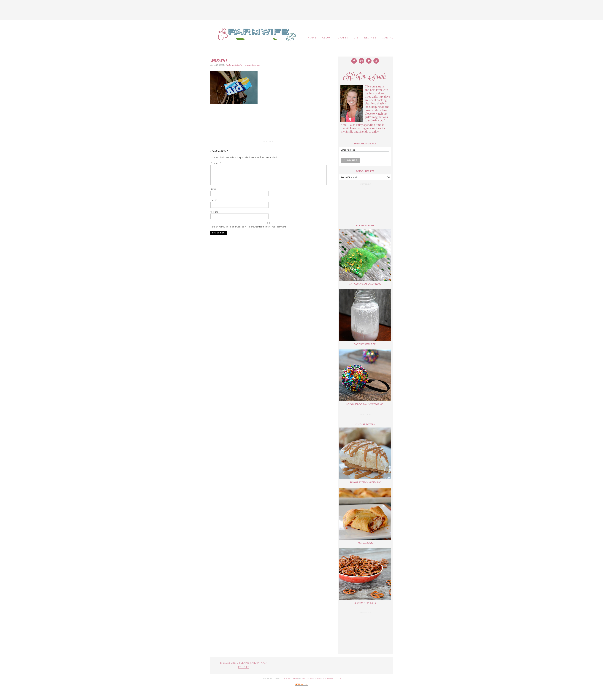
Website (214, 211)
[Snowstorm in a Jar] (365, 315)
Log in (338, 678)
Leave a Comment (252, 65)
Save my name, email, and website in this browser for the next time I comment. (248, 226)
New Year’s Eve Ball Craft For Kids (365, 404)
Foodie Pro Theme (289, 678)
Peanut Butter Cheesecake (365, 482)
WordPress (328, 678)
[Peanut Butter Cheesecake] (365, 453)
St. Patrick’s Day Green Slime (365, 283)
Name (213, 188)
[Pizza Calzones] (365, 514)
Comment (215, 163)
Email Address (348, 150)
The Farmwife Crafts (256, 37)
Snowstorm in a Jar (365, 344)
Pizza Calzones (365, 542)
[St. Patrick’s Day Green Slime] (365, 255)
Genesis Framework (311, 678)
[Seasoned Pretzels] (365, 574)
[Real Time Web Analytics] (301, 688)
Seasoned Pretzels (365, 603)
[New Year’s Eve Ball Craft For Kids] (365, 375)
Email (213, 200)
